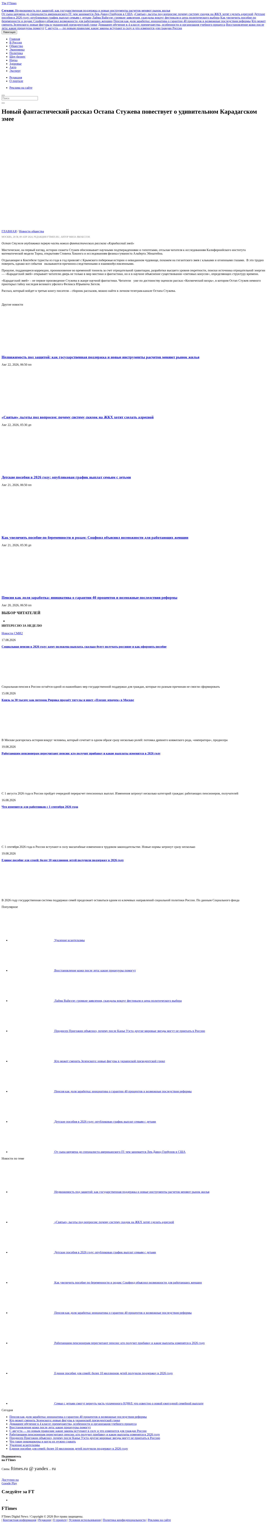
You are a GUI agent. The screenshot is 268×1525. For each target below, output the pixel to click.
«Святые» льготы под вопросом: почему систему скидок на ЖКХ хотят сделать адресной (193, 14)
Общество (16, 46)
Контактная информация (19, 1520)
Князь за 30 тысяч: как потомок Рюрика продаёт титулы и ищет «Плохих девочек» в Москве (68, 700)
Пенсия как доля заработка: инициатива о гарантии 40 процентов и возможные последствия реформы (182, 21)
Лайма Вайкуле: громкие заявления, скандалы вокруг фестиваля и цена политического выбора (156, 17)
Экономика (17, 49)
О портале (16, 81)
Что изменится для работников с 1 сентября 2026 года (40, 806)
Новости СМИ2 (12, 633)
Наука (13, 60)
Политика (16, 53)
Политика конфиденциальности (124, 1520)
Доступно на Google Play (10, 1481)
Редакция (15, 77)
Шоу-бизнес (17, 56)
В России (15, 42)
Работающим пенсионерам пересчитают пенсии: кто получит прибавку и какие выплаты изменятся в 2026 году (81, 753)
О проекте (60, 1520)
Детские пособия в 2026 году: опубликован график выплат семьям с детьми (66, 477)
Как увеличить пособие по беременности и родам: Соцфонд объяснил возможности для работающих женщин (95, 537)
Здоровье (15, 63)
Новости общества (31, 231)
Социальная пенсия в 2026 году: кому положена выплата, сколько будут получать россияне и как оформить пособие (84, 646)
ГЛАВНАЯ (9, 231)
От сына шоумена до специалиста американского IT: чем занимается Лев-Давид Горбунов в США (67, 14)
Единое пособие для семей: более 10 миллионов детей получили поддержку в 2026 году (63, 860)
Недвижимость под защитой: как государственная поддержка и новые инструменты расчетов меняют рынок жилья (86, 10)
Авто (12, 67)
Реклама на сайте (20, 87)
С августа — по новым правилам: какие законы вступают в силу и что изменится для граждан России (113, 28)
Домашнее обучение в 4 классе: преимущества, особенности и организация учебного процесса (161, 24)
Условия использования (85, 1520)
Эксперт (15, 70)
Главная (14, 39)
